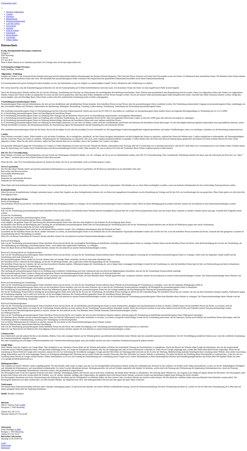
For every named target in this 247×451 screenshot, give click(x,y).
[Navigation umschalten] (2, 8)
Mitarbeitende (11, 19)
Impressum (5, 448)
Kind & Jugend (12, 30)
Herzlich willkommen (15, 12)
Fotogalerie (10, 33)
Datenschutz (6, 445)
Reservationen (12, 35)
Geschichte (10, 37)
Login (3, 443)
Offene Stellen (12, 40)
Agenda (9, 14)
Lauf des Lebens (13, 23)
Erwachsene (11, 26)
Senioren (9, 28)
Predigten (10, 16)
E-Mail (22, 405)
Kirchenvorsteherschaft (15, 21)
